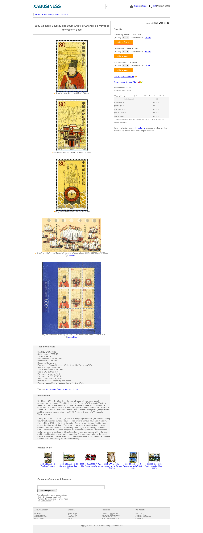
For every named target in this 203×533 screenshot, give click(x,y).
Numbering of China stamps (111, 515)
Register (137, 6)
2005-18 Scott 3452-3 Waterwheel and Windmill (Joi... (133, 466)
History (75, 389)
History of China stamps (110, 513)
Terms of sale (72, 513)
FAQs (70, 518)
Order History (39, 518)
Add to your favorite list (124, 76)
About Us (138, 513)
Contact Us (139, 518)
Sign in (144, 6)
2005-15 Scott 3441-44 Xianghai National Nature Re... (69, 466)
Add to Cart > (123, 42)
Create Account (39, 515)
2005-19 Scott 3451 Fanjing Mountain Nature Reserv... (154, 466)
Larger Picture (73, 255)
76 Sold (148, 37)
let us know (140, 128)
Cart (154, 6)
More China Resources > (110, 518)
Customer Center (141, 515)
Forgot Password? (40, 517)
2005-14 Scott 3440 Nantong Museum (47, 465)
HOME (38, 14)
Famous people (64, 389)
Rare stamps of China (109, 517)
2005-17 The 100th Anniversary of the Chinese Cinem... (112, 466)
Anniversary (51, 389)
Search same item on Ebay (125, 82)
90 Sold (148, 51)
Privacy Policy (73, 515)
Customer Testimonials (143, 517)
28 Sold (148, 65)
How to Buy (72, 517)
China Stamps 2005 (51, 14)
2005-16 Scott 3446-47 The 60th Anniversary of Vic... (90, 465)
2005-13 (64, 14)
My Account (38, 513)
